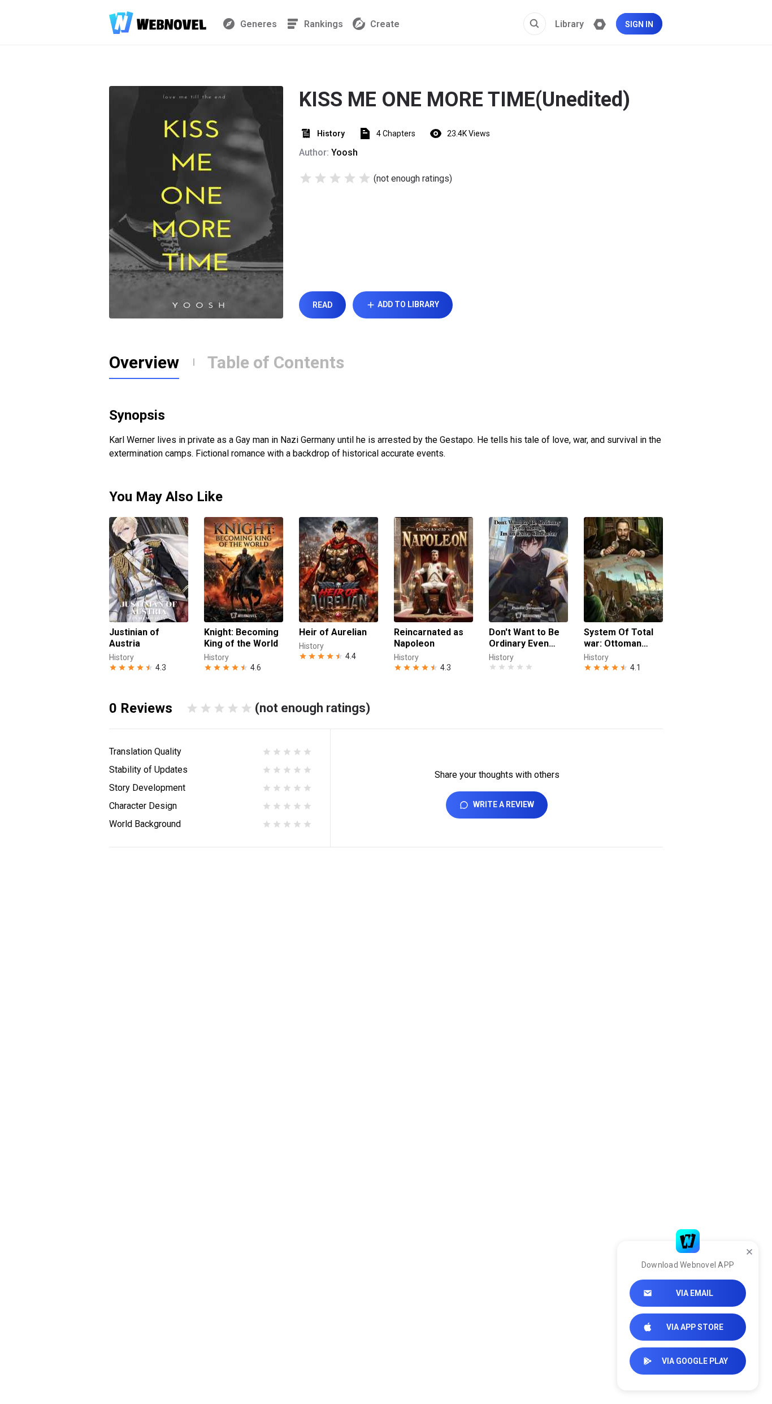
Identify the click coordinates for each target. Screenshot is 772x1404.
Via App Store (694, 1327)
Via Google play (695, 1361)
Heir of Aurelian (333, 632)
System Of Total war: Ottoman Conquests (618, 638)
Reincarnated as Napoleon (428, 638)
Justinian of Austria (134, 638)
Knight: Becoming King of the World (241, 638)
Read (322, 304)
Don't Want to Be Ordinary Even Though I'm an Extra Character (524, 638)
